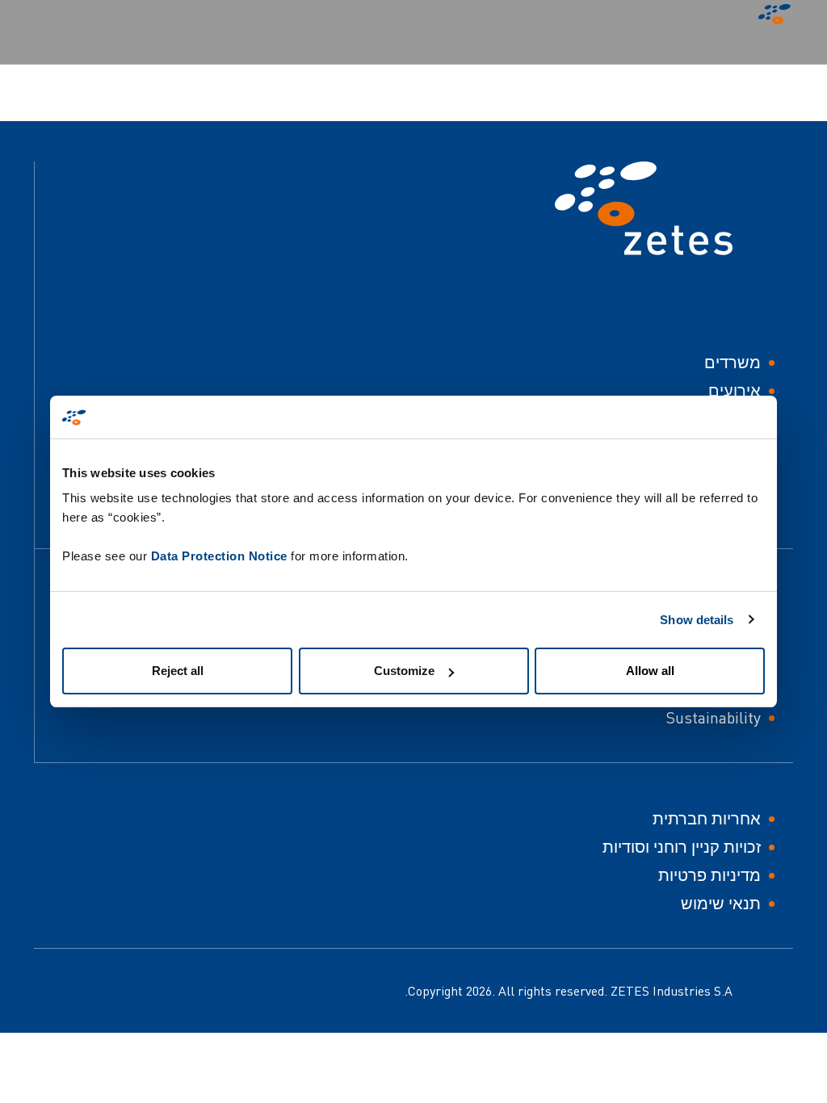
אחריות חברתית (707, 818)
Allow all (650, 670)
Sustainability (713, 717)
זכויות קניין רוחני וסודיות (681, 847)
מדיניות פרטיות (709, 875)
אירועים (734, 390)
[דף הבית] (770, 18)
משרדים (732, 362)
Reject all (178, 670)
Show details (696, 620)
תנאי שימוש (721, 903)
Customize (404, 670)
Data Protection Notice (219, 556)
